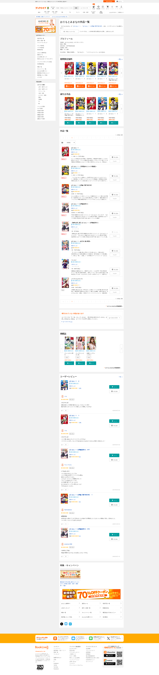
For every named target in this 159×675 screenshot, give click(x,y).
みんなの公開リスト (42, 71)
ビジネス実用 (93, 12)
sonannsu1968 (68, 544)
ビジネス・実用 (42, 95)
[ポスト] (61, 623)
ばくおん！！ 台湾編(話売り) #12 (79, 529)
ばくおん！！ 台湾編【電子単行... (113, 79)
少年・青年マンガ (47, 12)
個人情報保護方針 (90, 656)
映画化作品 (40, 49)
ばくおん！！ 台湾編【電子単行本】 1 (80, 495)
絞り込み (53, 8)
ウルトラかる (67, 465)
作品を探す (72, 650)
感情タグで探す (41, 118)
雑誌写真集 (101, 12)
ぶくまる (39, 77)
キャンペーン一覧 (41, 69)
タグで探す (40, 108)
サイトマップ (89, 661)
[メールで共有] (65, 625)
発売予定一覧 (40, 38)
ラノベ (78, 12)
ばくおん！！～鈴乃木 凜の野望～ (81, 241)
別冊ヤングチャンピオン (91, 354)
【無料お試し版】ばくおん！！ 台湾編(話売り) (84, 222)
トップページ (57, 648)
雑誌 (39, 97)
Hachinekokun (68, 510)
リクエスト (72, 663)
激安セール (40, 54)
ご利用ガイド (121, 12)
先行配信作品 (40, 64)
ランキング (56, 654)
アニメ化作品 (40, 45)
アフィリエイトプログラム (76, 665)
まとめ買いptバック (42, 56)
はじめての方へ (113, 12)
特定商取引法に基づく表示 (92, 657)
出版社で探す (40, 116)
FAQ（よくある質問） (74, 657)
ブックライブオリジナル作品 (44, 61)
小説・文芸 (85, 12)
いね (65, 396)
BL (62, 12)
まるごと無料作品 (41, 52)
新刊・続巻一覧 (41, 40)
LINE (55, 659)
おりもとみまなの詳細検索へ (115, 306)
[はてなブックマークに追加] (70, 625)
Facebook (56, 669)
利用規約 (88, 654)
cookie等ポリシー (90, 659)
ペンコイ (73, 260)
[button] (69, 86)
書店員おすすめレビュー (43, 73)
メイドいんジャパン (77, 279)
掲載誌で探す (40, 114)
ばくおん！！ (77, 26)
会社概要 (88, 648)
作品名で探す (40, 110)
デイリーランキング (42, 42)
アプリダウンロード (74, 652)
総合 (39, 12)
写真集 (40, 99)
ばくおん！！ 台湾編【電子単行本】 (92, 26)
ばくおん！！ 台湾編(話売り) (79, 204)
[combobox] (64, 7)
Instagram (56, 663)
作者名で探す (40, 112)
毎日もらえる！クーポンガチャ (45, 58)
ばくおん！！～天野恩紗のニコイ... (80, 115)
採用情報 (88, 652)
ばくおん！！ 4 (102, 78)
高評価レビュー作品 (42, 75)
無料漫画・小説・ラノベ (60, 650)
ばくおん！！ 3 (91, 78)
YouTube (56, 667)
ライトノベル (41, 91)
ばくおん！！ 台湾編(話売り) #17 (79, 450)
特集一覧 (39, 67)
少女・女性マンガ (54, 12)
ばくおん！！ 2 (80, 78)
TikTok (55, 665)
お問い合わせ (72, 661)
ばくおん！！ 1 (69, 78)
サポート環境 (72, 656)
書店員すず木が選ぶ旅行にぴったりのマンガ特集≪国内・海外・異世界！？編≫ (69, 583)
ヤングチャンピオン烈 (80, 354)
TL (70, 12)
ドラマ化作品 (40, 47)
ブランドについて (90, 650)
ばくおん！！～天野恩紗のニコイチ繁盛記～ (84, 166)
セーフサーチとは (67, 322)
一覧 (120, 59)
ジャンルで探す (41, 106)
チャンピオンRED (69, 354)
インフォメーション (74, 659)
